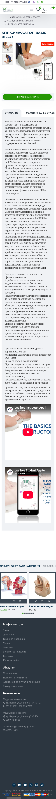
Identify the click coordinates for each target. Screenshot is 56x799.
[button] (18, 61)
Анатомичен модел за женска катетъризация (42, 606)
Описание (11, 113)
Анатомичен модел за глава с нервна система (13, 606)
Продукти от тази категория (20, 566)
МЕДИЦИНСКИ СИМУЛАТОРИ (20, 21)
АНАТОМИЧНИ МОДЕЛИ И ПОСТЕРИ (25, 17)
